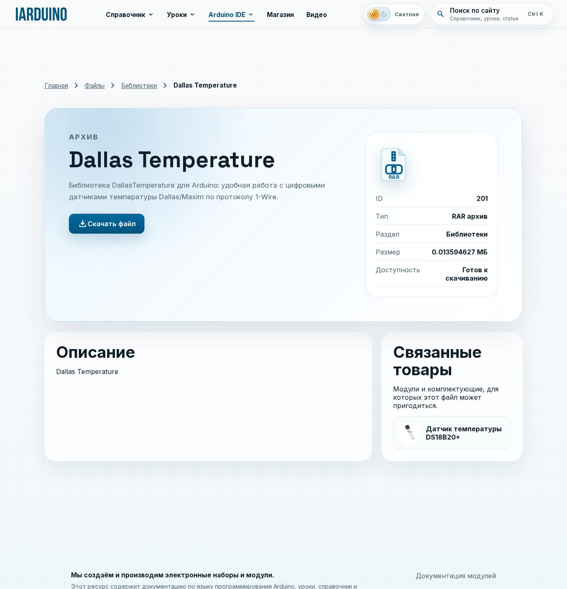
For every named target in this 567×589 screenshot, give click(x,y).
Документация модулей (456, 576)
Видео (316, 15)
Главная (56, 86)
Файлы (95, 86)
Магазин (280, 15)
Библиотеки (139, 86)
